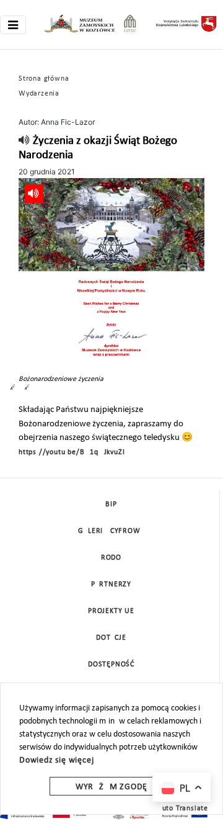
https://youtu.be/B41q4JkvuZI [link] (72, 452)
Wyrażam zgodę (111, 787)
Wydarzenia (39, 93)
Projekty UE (111, 611)
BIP (110, 504)
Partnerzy (111, 584)
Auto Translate (182, 808)
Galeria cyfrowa (111, 531)
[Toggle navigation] (13, 25)
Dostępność (111, 664)
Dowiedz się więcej (56, 760)
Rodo (111, 558)
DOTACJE (111, 638)
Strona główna (44, 79)
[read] (24, 141)
